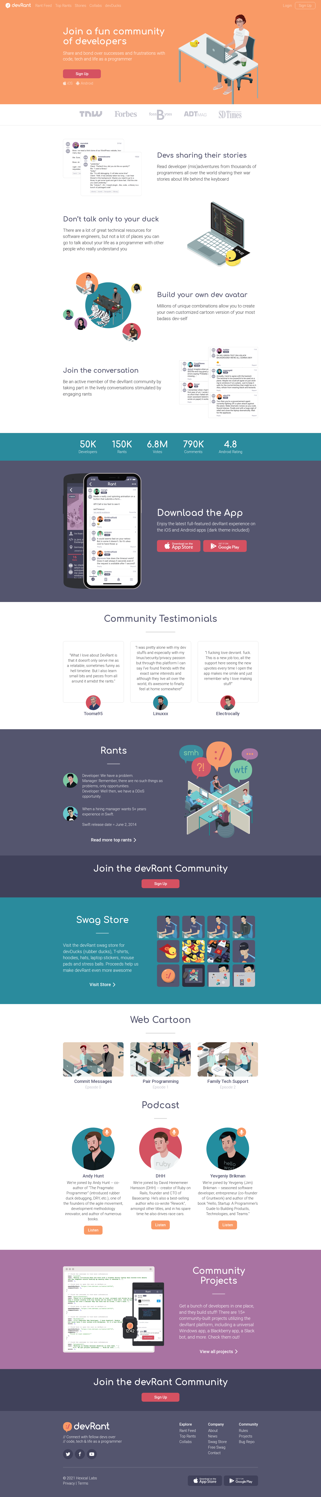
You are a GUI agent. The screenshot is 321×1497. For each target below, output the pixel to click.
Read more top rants (111, 840)
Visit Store (100, 984)
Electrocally (228, 713)
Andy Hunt (93, 1176)
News (212, 1436)
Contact (214, 1453)
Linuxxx (160, 713)
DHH (160, 1176)
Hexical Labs (86, 1478)
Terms (83, 1483)
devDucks (113, 5)
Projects (245, 1436)
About (213, 1430)
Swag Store (217, 1442)
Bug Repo (246, 1442)
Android (87, 83)
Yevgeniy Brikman (227, 1176)
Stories (80, 5)
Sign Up (305, 5)
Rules (243, 1430)
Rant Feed (43, 5)
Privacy (69, 1483)
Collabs (96, 5)
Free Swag (217, 1447)
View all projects (216, 1351)
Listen (93, 1230)
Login (287, 5)
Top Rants (63, 5)
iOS (70, 83)
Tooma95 (93, 713)
